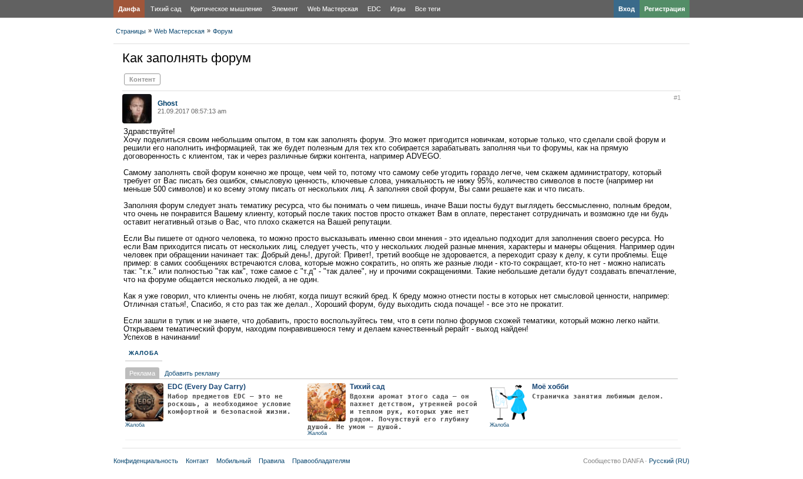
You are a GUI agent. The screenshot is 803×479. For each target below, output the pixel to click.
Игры (398, 8)
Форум (223, 31)
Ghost (168, 103)
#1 (677, 97)
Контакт (197, 460)
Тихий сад (165, 8)
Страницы (131, 31)
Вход (626, 8)
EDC (374, 8)
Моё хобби (550, 387)
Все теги (427, 8)
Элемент (285, 8)
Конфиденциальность (145, 460)
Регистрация (664, 8)
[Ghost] (137, 121)
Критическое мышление (226, 8)
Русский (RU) (669, 460)
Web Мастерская (332, 8)
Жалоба (144, 353)
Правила (272, 460)
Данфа (129, 8)
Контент (142, 79)
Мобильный (233, 460)
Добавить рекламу (192, 373)
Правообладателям (321, 460)
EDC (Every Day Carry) (207, 387)
